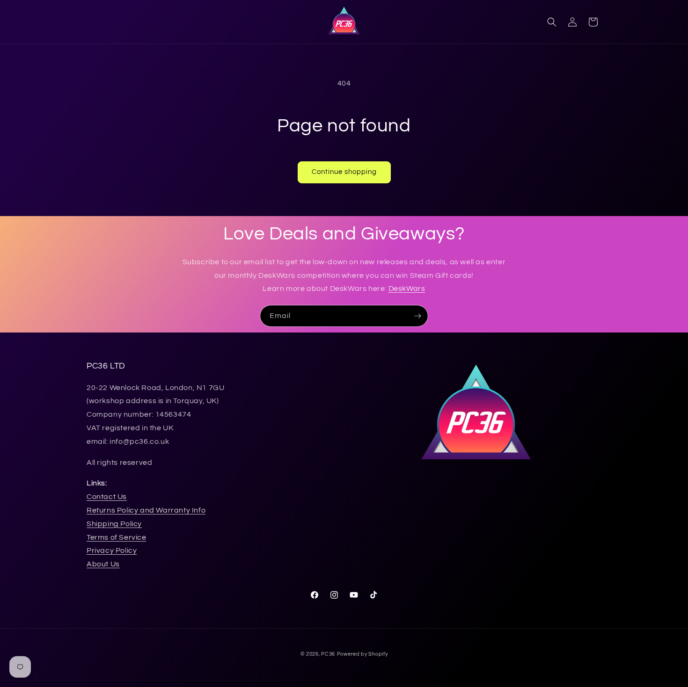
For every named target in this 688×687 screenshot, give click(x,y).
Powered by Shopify (362, 654)
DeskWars (406, 288)
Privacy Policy (112, 550)
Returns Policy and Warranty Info (146, 510)
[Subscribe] (417, 316)
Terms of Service (116, 537)
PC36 (328, 654)
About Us (103, 564)
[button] (552, 22)
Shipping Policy (114, 524)
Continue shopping (344, 171)
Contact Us (107, 496)
